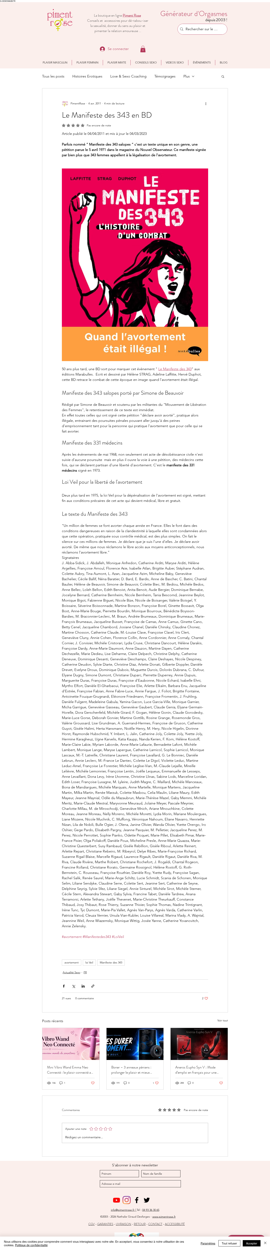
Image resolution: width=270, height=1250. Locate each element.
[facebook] (137, 1200)
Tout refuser (229, 1243)
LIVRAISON (123, 1224)
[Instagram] (127, 1200)
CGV (91, 1224)
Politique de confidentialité (31, 1245)
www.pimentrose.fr (164, 1216)
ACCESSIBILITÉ (175, 1224)
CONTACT (155, 1224)
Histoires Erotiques (87, 76)
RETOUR (140, 1224)
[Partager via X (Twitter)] (73, 986)
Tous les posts (53, 76)
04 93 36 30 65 (150, 1210)
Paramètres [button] (208, 1243)
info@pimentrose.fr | (124, 1210)
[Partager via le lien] (93, 986)
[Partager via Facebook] (64, 986)
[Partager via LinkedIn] (83, 986)
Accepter (251, 1243)
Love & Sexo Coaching (128, 76)
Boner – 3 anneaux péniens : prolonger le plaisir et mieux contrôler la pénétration (131, 1070)
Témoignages (165, 76)
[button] (143, 49)
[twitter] (147, 1200)
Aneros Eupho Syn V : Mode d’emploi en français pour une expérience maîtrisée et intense (196, 1070)
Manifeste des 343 (111, 962)
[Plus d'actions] (205, 103)
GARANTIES (105, 1224)
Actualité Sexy (71, 972)
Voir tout (222, 1020)
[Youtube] (116, 1200)
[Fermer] (265, 1243)
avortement (71, 962)
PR (85, 972)
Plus (186, 76)
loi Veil (89, 962)
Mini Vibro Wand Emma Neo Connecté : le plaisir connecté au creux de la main (70, 1070)
